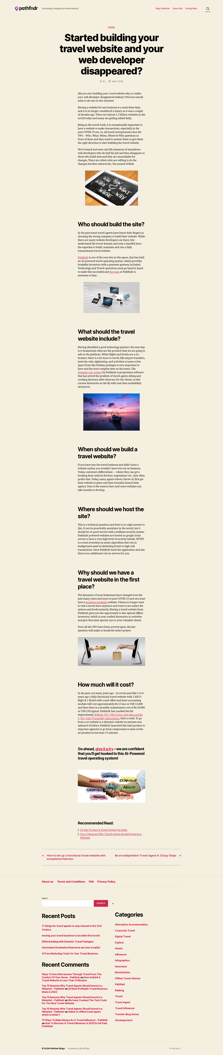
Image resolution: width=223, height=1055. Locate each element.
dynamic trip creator (90, 372)
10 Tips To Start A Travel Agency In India (103, 830)
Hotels (119, 948)
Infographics (122, 960)
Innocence (121, 966)
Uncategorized (123, 1020)
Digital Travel (123, 936)
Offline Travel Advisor (128, 978)
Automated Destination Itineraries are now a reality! (71, 947)
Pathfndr (83, 257)
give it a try (104, 749)
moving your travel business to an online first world (71, 935)
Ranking (119, 990)
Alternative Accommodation (131, 924)
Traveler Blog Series (127, 1014)
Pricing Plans (191, 8)
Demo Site (178, 8)
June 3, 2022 (117, 81)
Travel (111, 27)
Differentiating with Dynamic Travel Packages (67, 941)
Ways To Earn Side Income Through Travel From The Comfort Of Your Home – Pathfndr (72, 976)
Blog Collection (163, 8)
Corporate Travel (125, 930)
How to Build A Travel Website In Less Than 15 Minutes (71, 979)
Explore (119, 942)
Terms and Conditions (71, 881)
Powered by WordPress (78, 1048)
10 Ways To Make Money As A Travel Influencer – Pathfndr (75, 1020)
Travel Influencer (125, 1008)
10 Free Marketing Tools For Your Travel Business (70, 953)
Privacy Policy (106, 881)
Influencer (121, 954)
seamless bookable (96, 602)
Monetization (122, 972)
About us (48, 881)
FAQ (91, 881)
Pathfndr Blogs (57, 1048)
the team (115, 272)
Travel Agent (122, 1002)
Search (45, 898)
